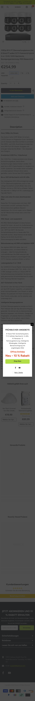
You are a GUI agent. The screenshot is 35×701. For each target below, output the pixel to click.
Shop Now (17, 361)
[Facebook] (15, 368)
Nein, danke (18, 372)
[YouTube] (20, 368)
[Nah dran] (32, 324)
